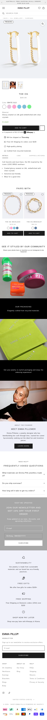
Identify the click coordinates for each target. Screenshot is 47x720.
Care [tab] (19, 155)
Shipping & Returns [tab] (37, 155)
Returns (33, 675)
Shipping (33, 671)
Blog (18, 671)
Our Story (20, 668)
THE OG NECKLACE (12, 222)
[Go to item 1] (5, 85)
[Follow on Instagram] (3, 693)
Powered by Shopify (35, 704)
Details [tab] (5, 155)
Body (4, 686)
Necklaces (6, 671)
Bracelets (6, 678)
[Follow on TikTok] (9, 693)
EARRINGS (29, 18)
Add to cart (21, 128)
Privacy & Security (37, 682)
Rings (4, 682)
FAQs (32, 668)
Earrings (5, 675)
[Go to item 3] (20, 85)
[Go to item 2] (13, 85)
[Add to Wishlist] (21, 194)
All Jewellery (16, 18)
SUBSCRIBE (23, 543)
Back (6, 18)
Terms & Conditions (37, 678)
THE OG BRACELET (34, 222)
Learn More (23, 446)
